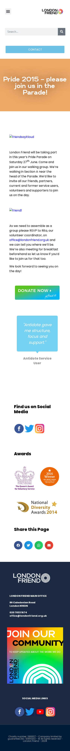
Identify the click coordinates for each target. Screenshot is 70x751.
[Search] (61, 31)
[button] (8, 11)
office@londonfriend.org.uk (29, 240)
